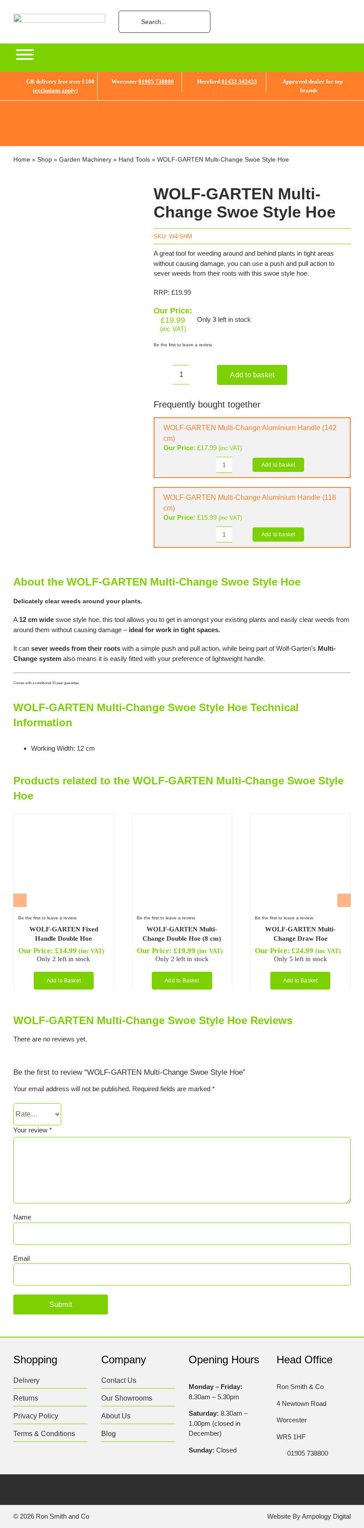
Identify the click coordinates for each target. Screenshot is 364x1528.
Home (21, 159)
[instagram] (52, 1490)
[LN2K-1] (62, 821)
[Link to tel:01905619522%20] (279, 1453)
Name (22, 1217)
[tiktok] (69, 1490)
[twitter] (35, 1490)
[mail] (104, 1490)
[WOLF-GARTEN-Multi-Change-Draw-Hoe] (299, 821)
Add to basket (252, 375)
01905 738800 (156, 81)
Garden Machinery (85, 159)
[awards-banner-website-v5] (182, 104)
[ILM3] (181, 821)
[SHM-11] (76, 307)
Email (21, 1258)
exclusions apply (55, 90)
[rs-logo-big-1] (59, 17)
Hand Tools (134, 159)
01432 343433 (239, 81)
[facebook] (17, 1490)
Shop (44, 159)
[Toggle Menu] (25, 54)
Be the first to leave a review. (183, 344)
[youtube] (87, 1490)
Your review (32, 1130)
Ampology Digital (326, 1516)
